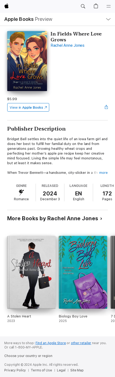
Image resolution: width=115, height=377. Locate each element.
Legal (61, 370)
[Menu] (108, 6)
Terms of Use (41, 370)
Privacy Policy (15, 370)
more (103, 173)
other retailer (81, 343)
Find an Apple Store (51, 343)
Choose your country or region (28, 356)
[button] (82, 6)
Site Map (77, 370)
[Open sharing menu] (106, 107)
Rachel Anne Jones (68, 45)
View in (26, 107)
